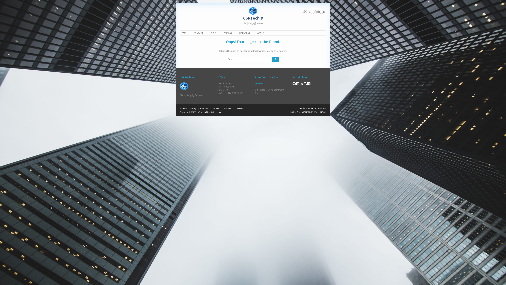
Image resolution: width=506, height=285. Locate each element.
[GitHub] (305, 12)
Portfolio (215, 109)
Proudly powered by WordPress (312, 108)
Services (183, 109)
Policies (240, 109)
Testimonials (228, 109)
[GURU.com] (324, 12)
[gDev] (319, 12)
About (260, 33)
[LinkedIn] (310, 12)
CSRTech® (253, 18)
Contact (198, 33)
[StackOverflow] (315, 12)
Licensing (244, 33)
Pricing (228, 33)
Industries (204, 109)
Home (183, 33)
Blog (213, 33)
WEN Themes (320, 112)
